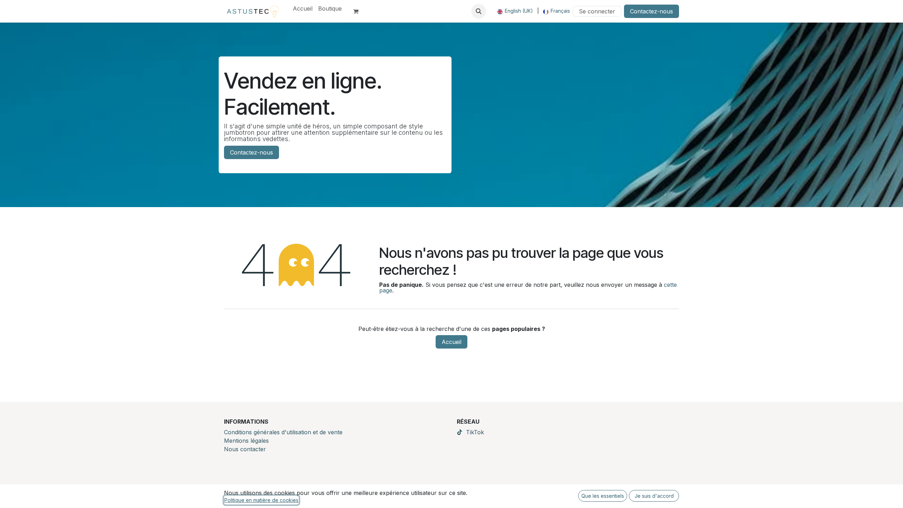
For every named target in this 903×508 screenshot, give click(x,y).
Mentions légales (246, 440)
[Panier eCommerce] (358, 11)
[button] (478, 11)
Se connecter (597, 11)
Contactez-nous (651, 11)
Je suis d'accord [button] (654, 496)
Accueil (451, 341)
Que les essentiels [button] (602, 496)
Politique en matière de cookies (261, 500)
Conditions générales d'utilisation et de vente (283, 432)
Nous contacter (245, 449)
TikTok (475, 432)
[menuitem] (302, 8)
